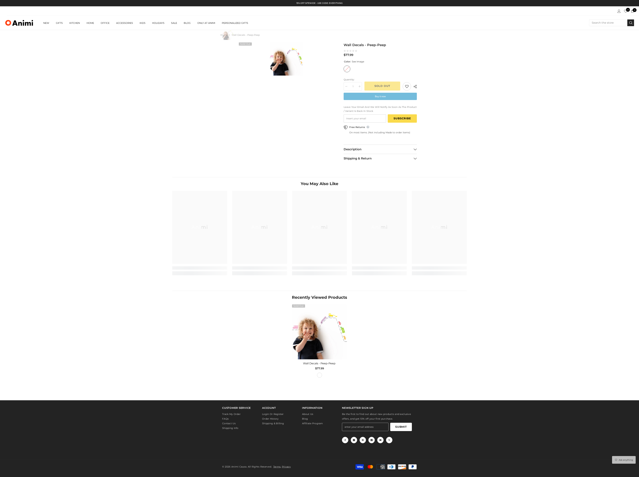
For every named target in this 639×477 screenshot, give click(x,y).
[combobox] (608, 22)
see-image (319, 375)
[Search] (611, 22)
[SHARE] (414, 87)
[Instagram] (354, 440)
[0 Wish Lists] (625, 11)
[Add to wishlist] (407, 86)
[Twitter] (389, 440)
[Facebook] (345, 440)
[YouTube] (380, 440)
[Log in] (619, 11)
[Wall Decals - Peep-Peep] (319, 331)
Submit (401, 426)
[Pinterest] (363, 440)
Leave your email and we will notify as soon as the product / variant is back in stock (380, 109)
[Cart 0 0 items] (632, 11)
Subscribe (402, 118)
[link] (199, 268)
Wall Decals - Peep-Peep (319, 363)
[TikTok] (371, 440)
